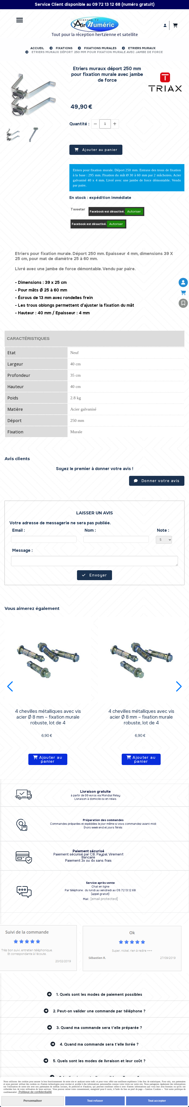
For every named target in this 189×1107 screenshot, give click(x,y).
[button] (10, 686)
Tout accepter (157, 1100)
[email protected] (104, 899)
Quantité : (79, 123)
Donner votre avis (160, 480)
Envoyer (97, 575)
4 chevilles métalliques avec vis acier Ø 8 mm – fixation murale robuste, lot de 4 (48, 717)
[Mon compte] (183, 282)
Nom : (90, 530)
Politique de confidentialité (35, 1092)
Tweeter (78, 209)
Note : (163, 530)
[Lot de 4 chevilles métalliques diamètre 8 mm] (48, 659)
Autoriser (134, 211)
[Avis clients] (183, 303)
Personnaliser (33, 1100)
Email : (18, 530)
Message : (22, 550)
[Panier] (183, 292)
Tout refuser (95, 1100)
